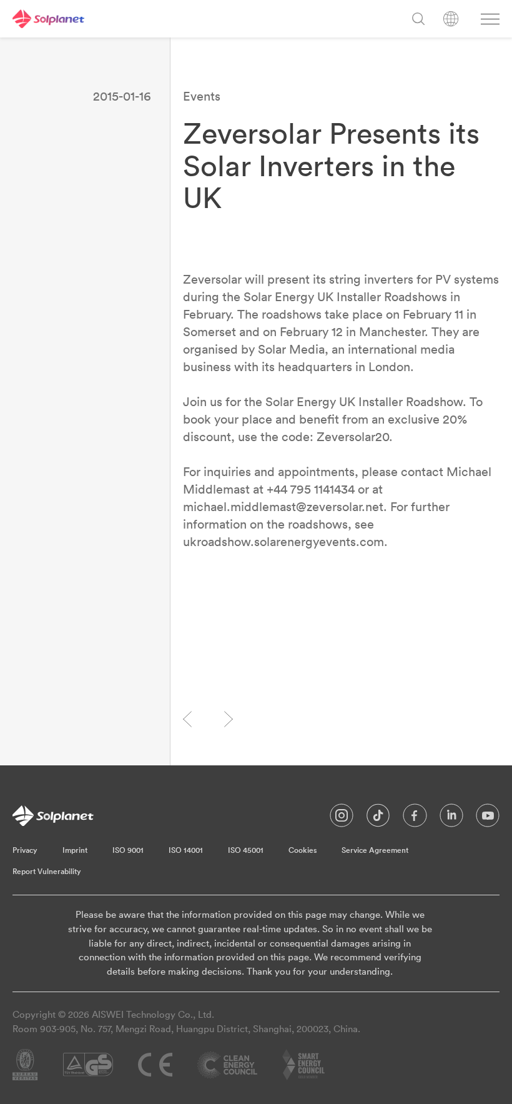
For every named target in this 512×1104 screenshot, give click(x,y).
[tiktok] (378, 818)
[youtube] (488, 818)
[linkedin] (451, 818)
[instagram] (341, 818)
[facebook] (414, 818)
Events (201, 96)
